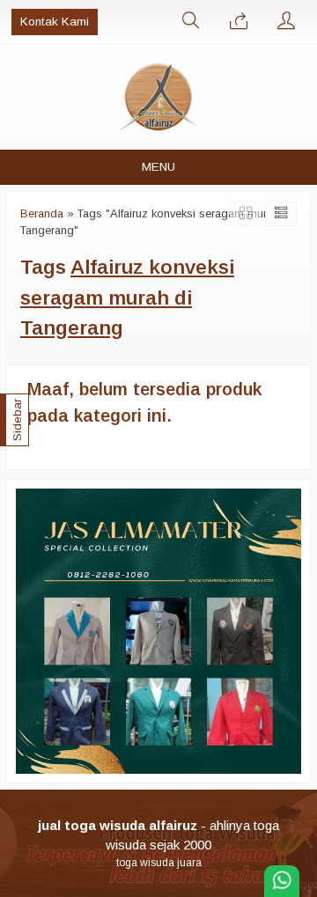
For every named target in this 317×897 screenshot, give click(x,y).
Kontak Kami (54, 21)
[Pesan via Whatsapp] (238, 22)
